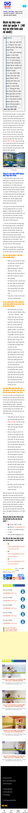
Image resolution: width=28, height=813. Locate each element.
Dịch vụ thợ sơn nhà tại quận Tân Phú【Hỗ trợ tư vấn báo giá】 (14, 731)
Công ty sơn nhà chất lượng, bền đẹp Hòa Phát (13, 47)
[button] (13, 38)
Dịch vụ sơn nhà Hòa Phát (9, 780)
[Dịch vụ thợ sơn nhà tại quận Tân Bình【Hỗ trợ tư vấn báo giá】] (14, 747)
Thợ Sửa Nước (6, 794)
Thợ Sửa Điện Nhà (7, 789)
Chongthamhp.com (20, 527)
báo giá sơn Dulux (7, 778)
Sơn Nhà (11, 11)
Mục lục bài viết (13, 42)
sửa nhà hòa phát (7, 783)
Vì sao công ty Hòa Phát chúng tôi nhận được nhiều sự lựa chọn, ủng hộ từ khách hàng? (14, 65)
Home (5, 11)
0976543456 (7, 593)
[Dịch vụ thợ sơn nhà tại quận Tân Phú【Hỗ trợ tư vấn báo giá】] (14, 722)
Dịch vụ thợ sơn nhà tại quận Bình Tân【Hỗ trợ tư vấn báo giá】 (14, 705)
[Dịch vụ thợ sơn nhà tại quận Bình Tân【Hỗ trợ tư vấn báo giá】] (14, 696)
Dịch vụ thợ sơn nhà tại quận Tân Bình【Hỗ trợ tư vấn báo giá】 (14, 756)
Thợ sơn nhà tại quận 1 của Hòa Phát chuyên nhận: (13, 55)
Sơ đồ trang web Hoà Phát (9, 800)
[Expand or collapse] (23, 38)
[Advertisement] (14, 646)
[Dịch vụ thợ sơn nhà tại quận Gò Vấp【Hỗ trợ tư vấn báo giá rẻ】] (14, 671)
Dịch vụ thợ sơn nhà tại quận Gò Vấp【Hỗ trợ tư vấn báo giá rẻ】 (14, 680)
